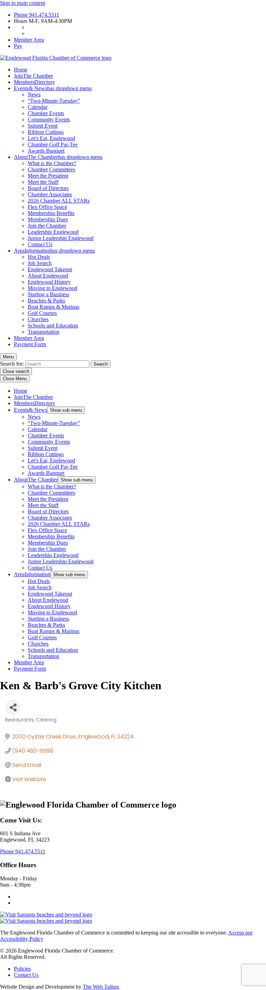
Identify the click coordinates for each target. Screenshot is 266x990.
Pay (18, 46)
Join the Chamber (47, 226)
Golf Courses (42, 313)
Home (20, 69)
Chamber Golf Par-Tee (53, 144)
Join (33, 76)
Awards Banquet (46, 151)
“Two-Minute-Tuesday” (54, 101)
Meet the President (48, 176)
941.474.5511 (36, 15)
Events (53, 88)
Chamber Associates (50, 194)
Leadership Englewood (53, 232)
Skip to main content (22, 3)
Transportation (43, 332)
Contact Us (40, 244)
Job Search (40, 263)
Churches (38, 319)
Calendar (37, 107)
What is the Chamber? (52, 163)
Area (54, 251)
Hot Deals (39, 257)
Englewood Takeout (50, 269)
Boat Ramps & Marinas (53, 307)
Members (34, 82)
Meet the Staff (43, 182)
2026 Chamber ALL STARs (59, 201)
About (58, 157)
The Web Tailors (101, 987)
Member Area (29, 40)
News (34, 94)
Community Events (49, 119)
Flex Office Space (47, 207)
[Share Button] (13, 707)
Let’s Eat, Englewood (51, 138)
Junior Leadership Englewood (61, 238)
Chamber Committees (51, 169)
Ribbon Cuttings (46, 132)
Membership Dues (48, 219)
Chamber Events (46, 113)
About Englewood (48, 276)
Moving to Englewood (52, 288)
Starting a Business (48, 294)
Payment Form (30, 344)
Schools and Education (53, 325)
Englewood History (49, 282)
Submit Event (42, 126)
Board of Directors (48, 188)
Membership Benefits (51, 213)
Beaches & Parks (46, 301)
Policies (22, 969)
